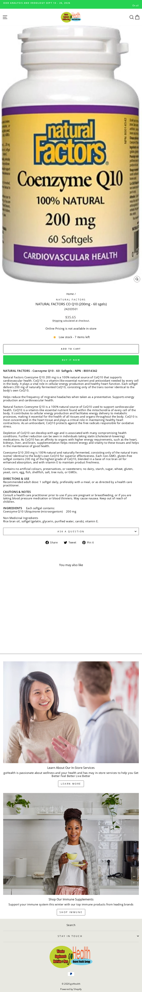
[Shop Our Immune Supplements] (71, 844)
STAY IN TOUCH (70, 936)
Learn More (71, 783)
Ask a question (71, 531)
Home (70, 294)
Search (71, 925)
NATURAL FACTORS (71, 299)
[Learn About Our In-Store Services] (71, 712)
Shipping (57, 320)
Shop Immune (71, 912)
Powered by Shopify (71, 989)
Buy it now (71, 359)
